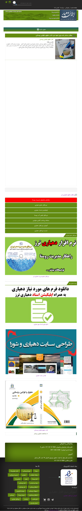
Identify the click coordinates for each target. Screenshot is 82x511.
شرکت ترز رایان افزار (53, 510)
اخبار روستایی (22, 483)
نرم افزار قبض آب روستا (41, 215)
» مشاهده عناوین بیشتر (41, 434)
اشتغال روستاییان (33, 495)
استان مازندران (34, 503)
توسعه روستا (21, 495)
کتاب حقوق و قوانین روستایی (41, 430)
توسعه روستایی (26, 471)
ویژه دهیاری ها (72, 283)
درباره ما (62, 8)
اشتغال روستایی (34, 487)
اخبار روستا (35, 479)
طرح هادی (35, 499)
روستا (36, 471)
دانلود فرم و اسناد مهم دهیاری (41, 324)
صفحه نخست (73, 8)
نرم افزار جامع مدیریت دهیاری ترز (41, 276)
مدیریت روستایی (14, 475)
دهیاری (24, 475)
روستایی (12, 495)
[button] (42, 29)
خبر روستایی (22, 487)
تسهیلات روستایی (33, 491)
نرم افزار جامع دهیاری (41, 205)
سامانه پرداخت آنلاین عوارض (41, 220)
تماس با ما (56, 8)
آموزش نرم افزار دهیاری (41, 225)
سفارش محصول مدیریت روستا (41, 200)
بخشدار (26, 499)
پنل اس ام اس (34, 483)
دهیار (26, 479)
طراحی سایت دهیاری (41, 376)
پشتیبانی (67, 8)
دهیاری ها (17, 479)
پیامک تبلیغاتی (34, 475)
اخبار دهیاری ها (14, 471)
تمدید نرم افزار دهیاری (41, 231)
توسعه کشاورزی (20, 491)
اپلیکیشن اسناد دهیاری (41, 210)
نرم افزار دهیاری (16, 499)
